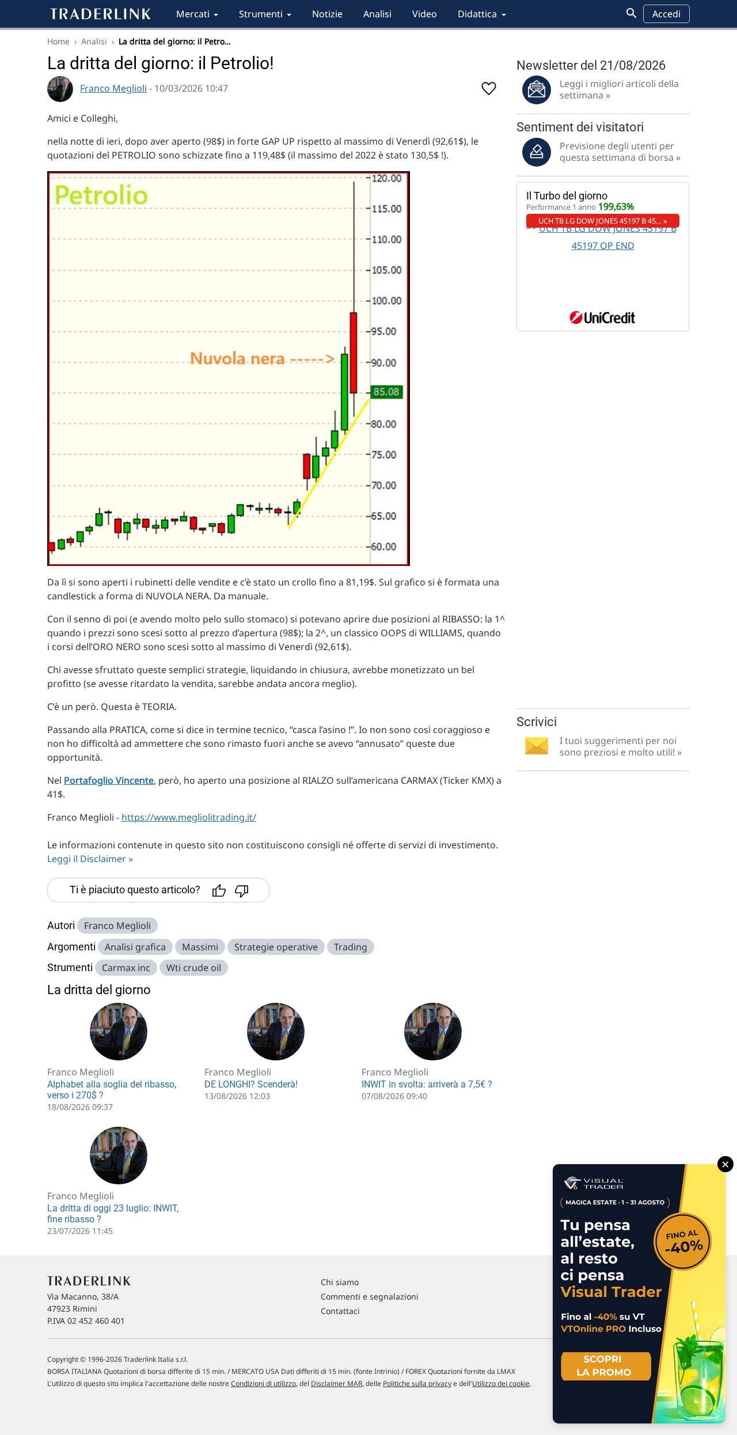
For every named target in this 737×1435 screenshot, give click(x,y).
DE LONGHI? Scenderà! (251, 1084)
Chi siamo (340, 1282)
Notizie (327, 13)
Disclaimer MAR (336, 1383)
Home (58, 41)
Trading (350, 947)
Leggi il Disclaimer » (90, 858)
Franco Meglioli (113, 88)
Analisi (377, 13)
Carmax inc (126, 967)
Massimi (200, 947)
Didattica (477, 13)
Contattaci (340, 1310)
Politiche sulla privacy (417, 1383)
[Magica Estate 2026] (639, 1293)
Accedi (666, 13)
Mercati (193, 13)
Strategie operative (276, 947)
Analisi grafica (135, 947)
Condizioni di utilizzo (263, 1383)
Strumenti (261, 13)
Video (424, 13)
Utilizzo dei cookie (501, 1383)
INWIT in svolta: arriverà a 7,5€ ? (427, 1084)
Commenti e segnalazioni (370, 1296)
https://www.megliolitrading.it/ (188, 817)
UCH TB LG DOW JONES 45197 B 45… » (602, 221)
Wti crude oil (193, 967)
